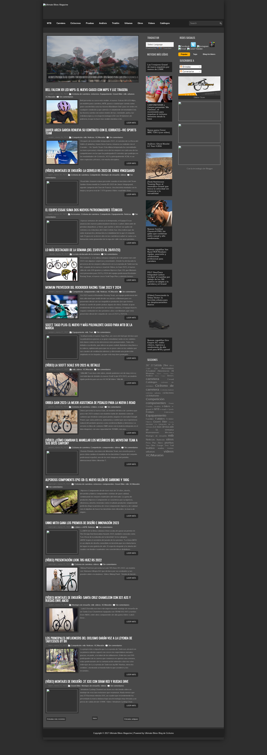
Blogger (209, 169)
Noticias (91, 137)
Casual (170, 379)
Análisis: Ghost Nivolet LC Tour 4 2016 (158, 145)
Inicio (95, 718)
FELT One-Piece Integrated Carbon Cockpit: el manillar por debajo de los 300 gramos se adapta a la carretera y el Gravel (158, 278)
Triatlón (115, 23)
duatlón (157, 407)
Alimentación (163, 371)
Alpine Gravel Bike (165, 373)
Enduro (150, 412)
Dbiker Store (199, 97)
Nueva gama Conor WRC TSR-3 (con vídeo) (158, 131)
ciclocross (95, 94)
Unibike (170, 448)
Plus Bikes (157, 443)
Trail (91, 332)
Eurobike (150, 419)
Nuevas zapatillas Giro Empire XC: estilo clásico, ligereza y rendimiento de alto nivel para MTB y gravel (158, 345)
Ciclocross (75, 23)
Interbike (149, 424)
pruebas (169, 442)
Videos (151, 23)
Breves (170, 376)
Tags (195, 54)
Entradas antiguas (131, 719)
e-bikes (94, 407)
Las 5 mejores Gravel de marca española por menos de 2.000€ (158, 67)
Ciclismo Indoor (167, 390)
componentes (89, 292)
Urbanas (128, 23)
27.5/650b (156, 365)
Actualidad (150, 371)
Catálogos (165, 23)
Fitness (149, 422)
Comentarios (188, 71)
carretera (152, 379)
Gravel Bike (118, 94)
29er (165, 365)
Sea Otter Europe (154, 445)
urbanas (130, 94)
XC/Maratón (50, 97)
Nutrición (161, 440)
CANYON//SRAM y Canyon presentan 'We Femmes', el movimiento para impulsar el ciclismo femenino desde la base (158, 112)
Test (166, 445)
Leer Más (131, 123)
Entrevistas (169, 412)
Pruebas (90, 23)
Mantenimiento (152, 432)
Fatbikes (160, 419)
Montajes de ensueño (110, 175)
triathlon (150, 448)
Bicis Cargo (160, 376)
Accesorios (75, 214)
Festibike (170, 419)
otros (170, 439)
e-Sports (170, 409)
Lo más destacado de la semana (86, 254)
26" (148, 365)
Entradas (186, 67)
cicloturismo (152, 395)
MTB (49, 23)
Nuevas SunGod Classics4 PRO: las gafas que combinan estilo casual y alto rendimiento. (157, 233)
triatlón (161, 448)
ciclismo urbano (153, 393)
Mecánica (169, 432)
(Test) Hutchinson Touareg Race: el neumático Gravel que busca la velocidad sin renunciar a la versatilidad (158, 188)
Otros (140, 23)
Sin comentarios (66, 97)
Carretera (61, 23)
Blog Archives (209, 54)
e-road (100, 407)
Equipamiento (106, 94)
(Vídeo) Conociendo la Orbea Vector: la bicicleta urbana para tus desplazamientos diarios (158, 300)
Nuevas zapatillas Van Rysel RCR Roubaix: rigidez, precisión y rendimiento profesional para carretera (157, 255)
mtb (125, 94)
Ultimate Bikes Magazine (121, 733)
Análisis (103, 23)
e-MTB (84, 527)
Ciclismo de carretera (81, 94)
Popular (184, 54)
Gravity (171, 422)
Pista (148, 443)
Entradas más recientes (56, 719)
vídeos (123, 175)
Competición (77, 137)
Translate (167, 48)
